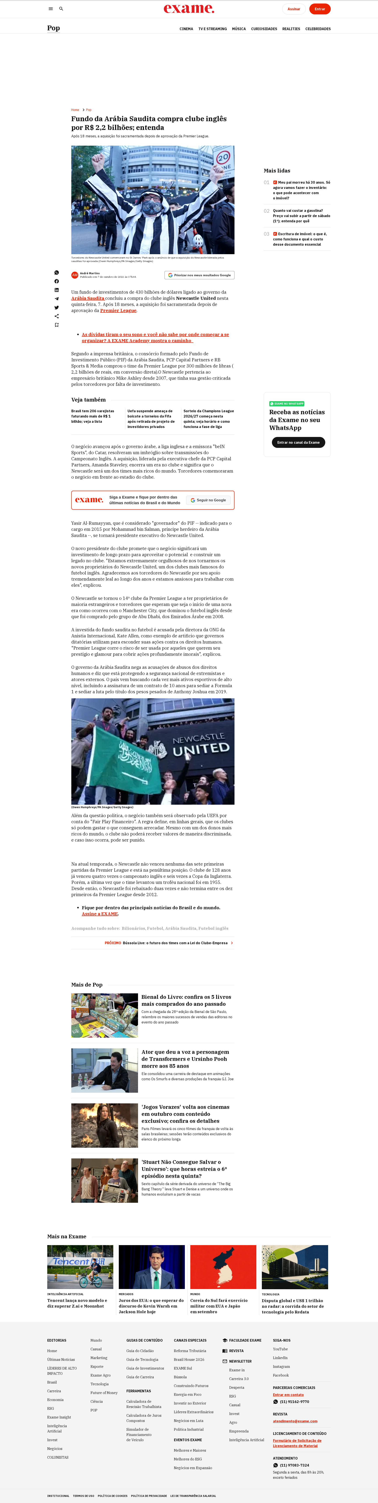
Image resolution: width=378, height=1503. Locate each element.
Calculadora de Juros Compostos (143, 1418)
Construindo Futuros (191, 1386)
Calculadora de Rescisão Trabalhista (143, 1404)
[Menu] (50, 9)
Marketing (99, 1358)
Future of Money (104, 1393)
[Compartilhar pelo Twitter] (56, 307)
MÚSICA (239, 29)
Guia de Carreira (140, 1377)
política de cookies (113, 1496)
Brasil (52, 1382)
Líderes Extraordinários (194, 1412)
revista (236, 1351)
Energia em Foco (187, 1394)
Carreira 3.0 (239, 1379)
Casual (96, 1349)
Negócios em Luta (188, 1420)
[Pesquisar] (61, 9)
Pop (53, 27)
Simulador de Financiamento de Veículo (139, 1434)
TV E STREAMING (212, 29)
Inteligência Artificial (57, 1428)
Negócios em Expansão (193, 1468)
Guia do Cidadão (140, 1351)
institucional (58, 1496)
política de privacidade (149, 1496)
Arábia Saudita (180, 928)
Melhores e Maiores (190, 1450)
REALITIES (291, 29)
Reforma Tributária (190, 1351)
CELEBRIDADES (318, 29)
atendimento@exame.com (295, 1421)
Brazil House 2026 (189, 1359)
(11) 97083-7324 (294, 1465)
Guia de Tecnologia (142, 1359)
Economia (55, 1400)
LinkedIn (280, 1358)
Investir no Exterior (190, 1403)
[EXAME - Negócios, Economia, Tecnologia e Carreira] (189, 8)
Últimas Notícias (61, 1359)
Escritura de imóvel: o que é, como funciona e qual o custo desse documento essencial (300, 239)
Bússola (180, 1377)
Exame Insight (59, 1417)
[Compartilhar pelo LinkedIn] (56, 290)
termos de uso (83, 1496)
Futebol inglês (213, 928)
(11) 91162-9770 (294, 1401)
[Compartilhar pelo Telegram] (56, 298)
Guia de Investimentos (145, 1368)
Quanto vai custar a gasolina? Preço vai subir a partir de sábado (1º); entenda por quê (301, 215)
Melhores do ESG (188, 1459)
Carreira (54, 1391)
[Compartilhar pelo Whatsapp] (56, 272)
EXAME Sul (183, 1368)
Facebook (281, 1375)
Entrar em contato (288, 1395)
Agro (233, 1422)
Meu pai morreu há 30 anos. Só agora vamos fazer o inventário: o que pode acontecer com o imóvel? (301, 190)
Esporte (97, 1366)
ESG (50, 1408)
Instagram (281, 1366)
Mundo (96, 1340)
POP (94, 1410)
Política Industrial (189, 1429)
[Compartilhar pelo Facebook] (56, 281)
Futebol (155, 928)
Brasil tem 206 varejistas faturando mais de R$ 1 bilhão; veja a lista (92, 416)
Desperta (236, 1387)
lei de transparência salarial (193, 1496)
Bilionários (133, 928)
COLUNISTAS (57, 1457)
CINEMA (186, 29)
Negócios (54, 1448)
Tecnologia (100, 1384)
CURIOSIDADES (264, 29)
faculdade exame (245, 1340)
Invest (52, 1440)
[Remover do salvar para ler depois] (56, 325)
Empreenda (239, 1431)
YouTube (280, 1349)
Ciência (97, 1401)
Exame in (237, 1370)
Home (75, 110)
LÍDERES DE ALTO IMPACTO (62, 1371)
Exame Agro (101, 1375)
